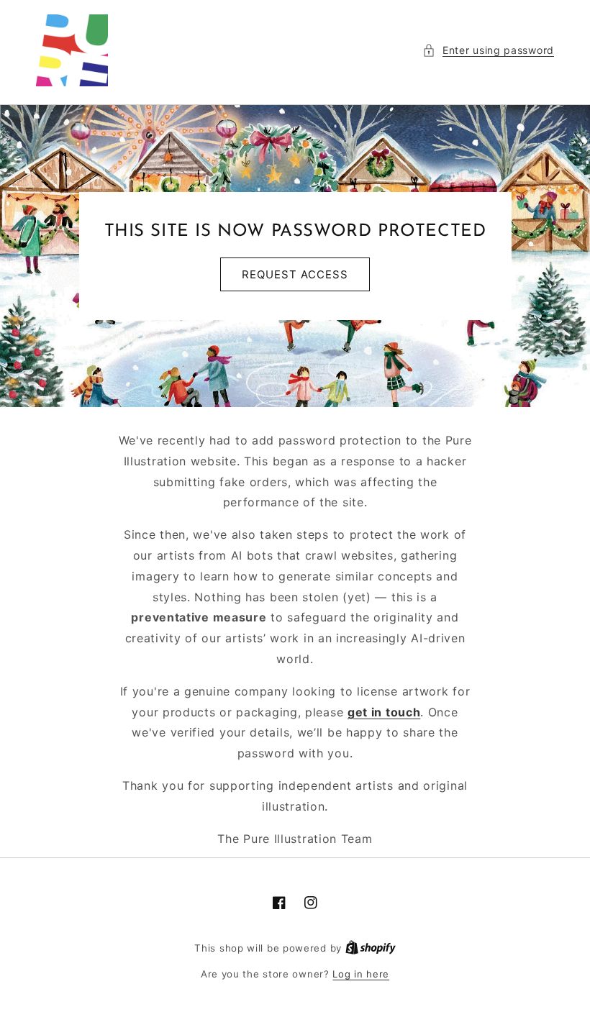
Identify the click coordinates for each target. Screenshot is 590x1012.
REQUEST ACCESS (295, 274)
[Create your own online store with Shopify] (370, 948)
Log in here (360, 974)
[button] (488, 50)
